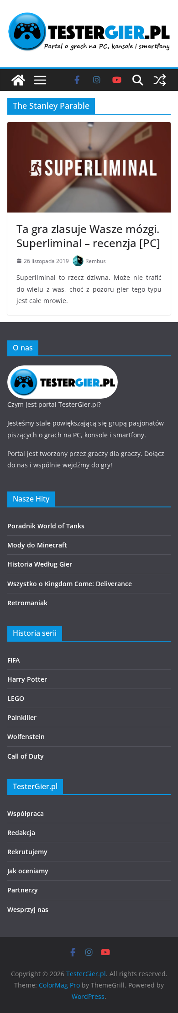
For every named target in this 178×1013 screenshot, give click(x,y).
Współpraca (25, 813)
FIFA (13, 660)
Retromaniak (27, 602)
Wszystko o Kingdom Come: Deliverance (69, 583)
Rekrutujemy (27, 851)
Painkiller (22, 717)
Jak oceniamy (27, 870)
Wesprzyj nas (27, 909)
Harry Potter (27, 679)
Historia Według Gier (39, 564)
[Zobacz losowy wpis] (160, 80)
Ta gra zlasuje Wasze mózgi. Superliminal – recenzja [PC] (88, 235)
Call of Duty (25, 756)
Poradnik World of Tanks (45, 526)
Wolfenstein (26, 736)
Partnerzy (22, 890)
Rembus (95, 261)
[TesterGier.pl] (18, 80)
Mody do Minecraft (37, 545)
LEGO (15, 698)
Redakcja (21, 832)
